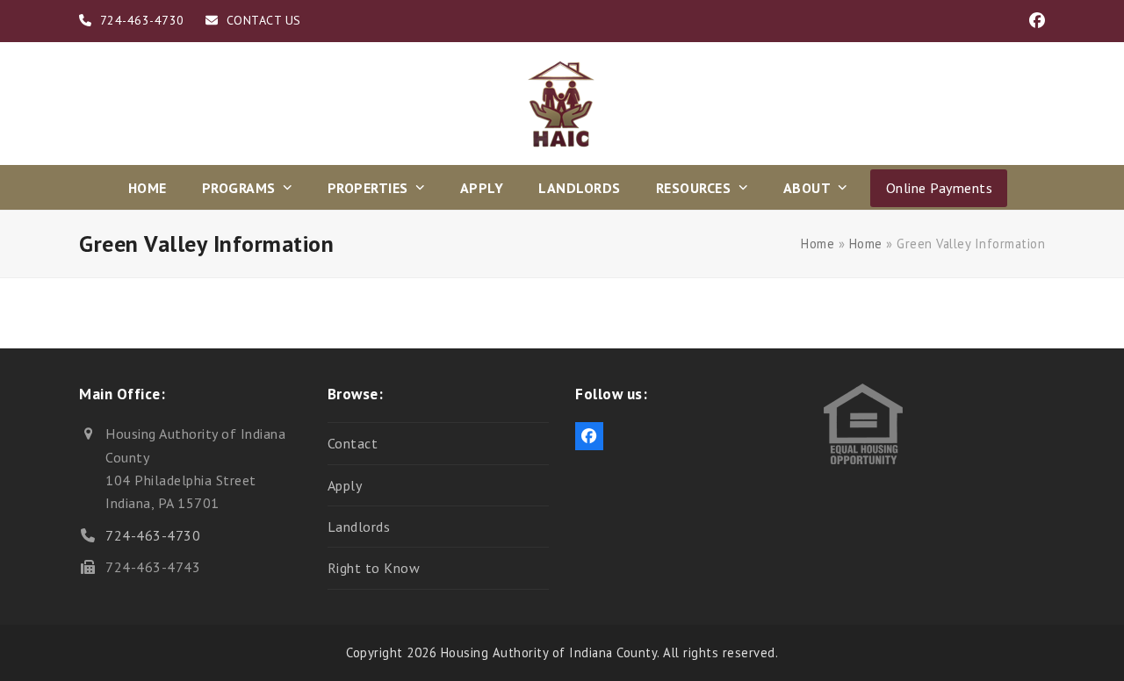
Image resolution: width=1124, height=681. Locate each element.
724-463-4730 (152, 535)
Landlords (359, 526)
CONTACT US (264, 20)
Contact (353, 443)
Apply (345, 485)
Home (817, 243)
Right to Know (374, 568)
